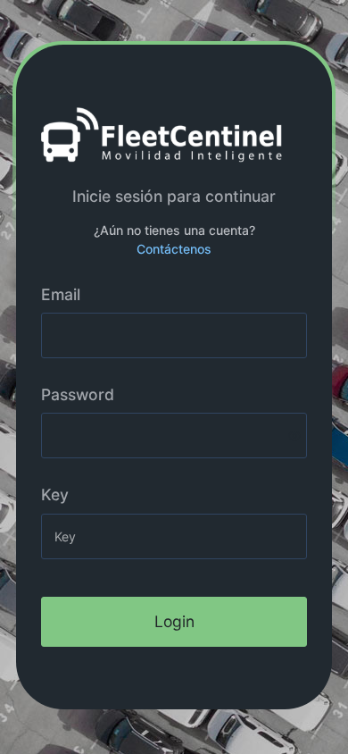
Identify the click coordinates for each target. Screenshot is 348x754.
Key (55, 494)
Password (77, 394)
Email (60, 294)
